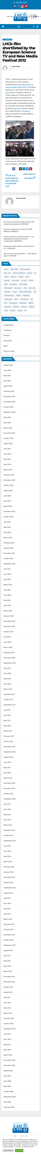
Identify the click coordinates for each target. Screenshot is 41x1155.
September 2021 (10, 564)
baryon (30, 273)
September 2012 (10, 945)
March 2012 (8, 971)
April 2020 (7, 605)
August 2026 (8, 365)
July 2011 (7, 997)
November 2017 (9, 694)
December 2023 (9, 480)
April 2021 (7, 579)
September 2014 (10, 841)
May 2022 (7, 527)
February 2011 (9, 1018)
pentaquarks (8, 299)
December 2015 (9, 783)
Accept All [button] (19, 1150)
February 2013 (9, 924)
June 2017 (7, 715)
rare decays (24, 299)
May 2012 (7, 961)
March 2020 (8, 611)
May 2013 (7, 908)
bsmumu (7, 280)
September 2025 (10, 412)
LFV (35, 292)
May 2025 (7, 417)
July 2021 (7, 569)
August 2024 (8, 443)
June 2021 (7, 574)
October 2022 (8, 517)
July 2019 (7, 637)
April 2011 (7, 1008)
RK (32, 299)
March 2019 (8, 647)
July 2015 (7, 804)
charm (31, 280)
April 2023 (7, 501)
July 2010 (7, 1034)
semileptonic (13, 303)
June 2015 (7, 809)
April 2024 (7, 464)
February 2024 (9, 475)
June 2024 (7, 454)
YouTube (25, 111)
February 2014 (9, 867)
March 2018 (8, 689)
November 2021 (9, 553)
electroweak (8, 288)
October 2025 (8, 407)
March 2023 (8, 506)
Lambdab (7, 292)
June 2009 (7, 1081)
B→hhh (24, 280)
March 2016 (8, 778)
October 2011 (8, 987)
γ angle (19, 310)
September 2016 (10, 752)
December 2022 (9, 511)
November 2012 (9, 935)
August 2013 (8, 893)
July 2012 (7, 956)
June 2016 (7, 762)
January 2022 (8, 548)
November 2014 (9, 830)
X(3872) (31, 307)
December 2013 (9, 877)
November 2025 (9, 402)
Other (6, 346)
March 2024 (8, 470)
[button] (34, 26)
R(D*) (16, 299)
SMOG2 (30, 303)
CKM (5, 284)
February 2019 (9, 652)
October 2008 (8, 1091)
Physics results (9, 351)
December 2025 (9, 396)
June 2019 (7, 642)
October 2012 (8, 940)
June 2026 (7, 370)
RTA (5, 303)
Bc (35, 273)
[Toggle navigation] (18, 26)
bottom (21, 277)
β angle (12, 310)
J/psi (25, 288)
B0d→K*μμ (14, 269)
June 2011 (7, 1003)
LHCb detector (9, 295)
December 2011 (9, 976)
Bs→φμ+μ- (16, 280)
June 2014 (7, 851)
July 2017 (7, 710)
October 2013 (8, 882)
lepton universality (25, 292)
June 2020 (7, 595)
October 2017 (8, 699)
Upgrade (16, 307)
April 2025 (7, 422)
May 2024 (7, 459)
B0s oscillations (25, 269)
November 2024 (9, 433)
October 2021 (8, 558)
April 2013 (7, 914)
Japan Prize (16, 108)
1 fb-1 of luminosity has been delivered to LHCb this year (12, 180)
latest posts (8, 341)
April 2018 (7, 684)
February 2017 (9, 736)
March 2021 (8, 584)
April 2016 (7, 773)
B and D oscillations (19, 273)
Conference (8, 330)
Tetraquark (7, 307)
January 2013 (8, 929)
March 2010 (8, 1055)
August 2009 (8, 1070)
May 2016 (7, 767)
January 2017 (8, 741)
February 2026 (9, 391)
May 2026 (7, 375)
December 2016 (9, 746)
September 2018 (10, 663)
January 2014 (8, 872)
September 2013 (10, 888)
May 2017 (7, 720)
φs (25, 310)
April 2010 (7, 1050)
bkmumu (14, 277)
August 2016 (8, 757)
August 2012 (8, 950)
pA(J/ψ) (18, 295)
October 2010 (8, 1023)
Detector (7, 335)
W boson (24, 307)
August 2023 (8, 490)
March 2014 (8, 861)
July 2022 (7, 522)
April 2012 (7, 966)
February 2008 (9, 1107)
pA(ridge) (26, 295)
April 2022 (7, 532)
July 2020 (7, 590)
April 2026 (7, 381)
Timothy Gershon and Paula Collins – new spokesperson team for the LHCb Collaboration (19, 239)
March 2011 (8, 1013)
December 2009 (9, 1060)
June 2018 (7, 673)
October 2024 (8, 438)
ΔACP (6, 310)
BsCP (27, 277)
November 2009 (9, 1065)
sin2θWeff (23, 303)
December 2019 (9, 621)
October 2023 (8, 485)
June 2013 (7, 903)
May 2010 (7, 1044)
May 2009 (7, 1086)
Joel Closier (16, 66)
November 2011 (9, 982)
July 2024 (7, 449)
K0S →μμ (32, 288)
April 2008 (7, 1102)
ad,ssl (6, 269)
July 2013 (7, 898)
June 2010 (7, 1039)
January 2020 (8, 616)
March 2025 (8, 428)
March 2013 (8, 919)
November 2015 (9, 788)
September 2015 (10, 799)
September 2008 (10, 1097)
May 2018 (7, 679)
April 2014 (7, 856)
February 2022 (9, 543)
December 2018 (9, 658)
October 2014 (8, 835)
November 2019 (9, 626)
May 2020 (7, 600)
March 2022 (8, 537)
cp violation (13, 284)
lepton (15, 292)
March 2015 (8, 825)
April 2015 (7, 820)
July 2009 (7, 1076)
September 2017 (10, 705)
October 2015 (8, 794)
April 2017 (7, 726)
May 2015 (7, 814)
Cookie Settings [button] (8, 1150)
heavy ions (17, 288)
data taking (23, 284)
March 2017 (8, 731)
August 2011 (8, 992)
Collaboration (7, 39)
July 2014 (7, 846)
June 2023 (7, 496)
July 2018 (7, 668)
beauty (6, 277)
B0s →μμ (7, 273)
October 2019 (8, 632)
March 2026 (8, 386)
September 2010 (10, 1029)
